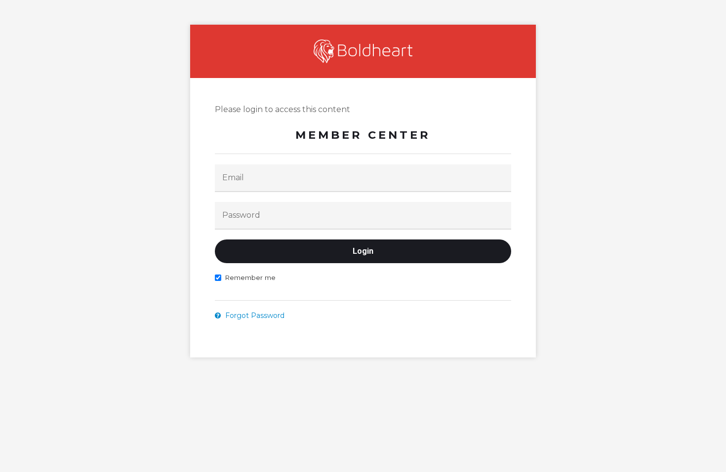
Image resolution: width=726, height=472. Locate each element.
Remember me (250, 277)
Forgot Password (253, 315)
